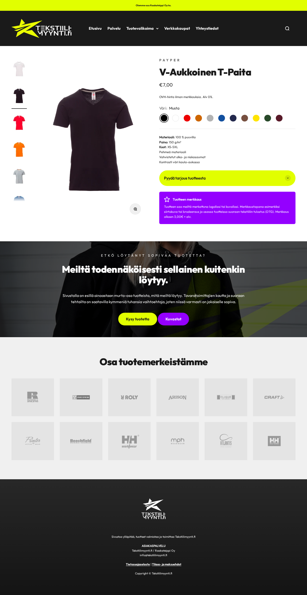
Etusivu (95, 28)
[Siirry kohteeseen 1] (19, 70)
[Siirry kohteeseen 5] (19, 177)
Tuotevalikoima (140, 28)
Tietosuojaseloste (138, 564)
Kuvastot (173, 319)
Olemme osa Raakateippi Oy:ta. (153, 5)
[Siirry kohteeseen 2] (19, 96)
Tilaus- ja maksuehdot (166, 564)
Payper (170, 60)
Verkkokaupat (177, 28)
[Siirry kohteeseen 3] (19, 123)
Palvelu (114, 28)
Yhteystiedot (207, 28)
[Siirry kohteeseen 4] (19, 150)
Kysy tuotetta (137, 319)
